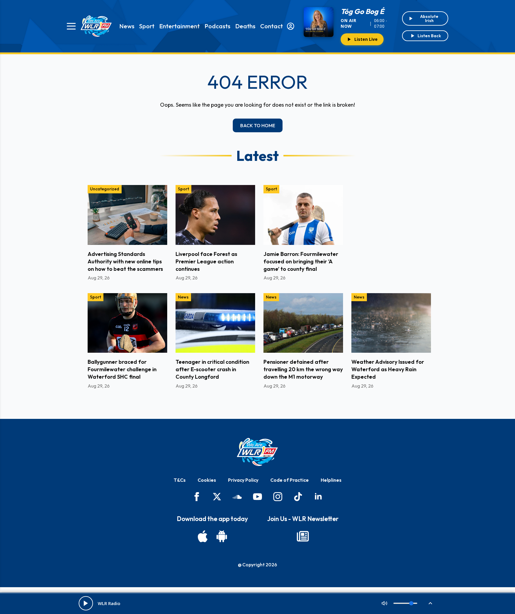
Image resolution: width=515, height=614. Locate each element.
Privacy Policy (243, 480)
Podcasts (217, 26)
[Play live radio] (86, 603)
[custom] (237, 496)
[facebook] (196, 496)
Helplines (331, 480)
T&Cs (180, 480)
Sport (146, 26)
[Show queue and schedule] (430, 603)
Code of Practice (289, 480)
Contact (271, 26)
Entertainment (179, 26)
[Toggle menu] (71, 26)
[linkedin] (318, 496)
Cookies (207, 480)
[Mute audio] (384, 603)
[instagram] (277, 496)
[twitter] (217, 496)
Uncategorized (104, 189)
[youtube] (257, 496)
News (126, 26)
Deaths (245, 26)
